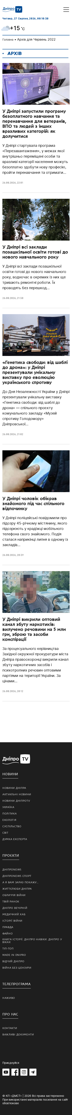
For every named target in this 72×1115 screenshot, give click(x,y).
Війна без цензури (16, 967)
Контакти (9, 1028)
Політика (9, 813)
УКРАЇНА (8, 807)
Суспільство (11, 826)
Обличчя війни (14, 895)
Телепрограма (16, 984)
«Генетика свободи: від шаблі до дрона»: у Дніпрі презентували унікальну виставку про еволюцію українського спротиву (35, 372)
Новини (10, 774)
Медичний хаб (13, 914)
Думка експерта (14, 839)
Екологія (9, 820)
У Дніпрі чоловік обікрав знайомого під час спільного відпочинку (33, 503)
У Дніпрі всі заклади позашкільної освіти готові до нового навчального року (35, 252)
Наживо (8, 998)
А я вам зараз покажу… (20, 882)
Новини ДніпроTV (16, 800)
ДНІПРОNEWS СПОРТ (16, 876)
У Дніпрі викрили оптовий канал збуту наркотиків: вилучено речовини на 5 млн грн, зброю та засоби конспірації (34, 629)
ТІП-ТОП (8, 948)
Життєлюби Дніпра (17, 888)
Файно (7, 933)
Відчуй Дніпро (13, 961)
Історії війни (12, 920)
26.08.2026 (9, 182)
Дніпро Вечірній (14, 908)
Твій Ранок (10, 901)
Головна (7, 39)
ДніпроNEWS (11, 869)
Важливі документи (18, 1034)
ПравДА (7, 927)
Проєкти (10, 855)
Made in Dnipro (14, 955)
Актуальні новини (16, 794)
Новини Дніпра (14, 788)
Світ (5, 832)
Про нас (10, 1014)
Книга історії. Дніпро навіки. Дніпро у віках (32, 941)
